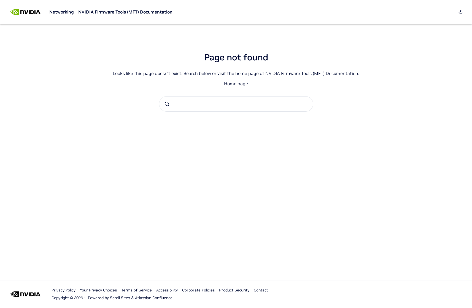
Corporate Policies (198, 290)
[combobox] (236, 104)
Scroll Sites (120, 297)
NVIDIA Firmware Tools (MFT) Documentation (125, 12)
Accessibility (167, 290)
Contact (261, 290)
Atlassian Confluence (153, 297)
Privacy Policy (63, 290)
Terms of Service (136, 290)
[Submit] (167, 104)
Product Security (234, 290)
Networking (61, 12)
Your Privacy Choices (98, 290)
